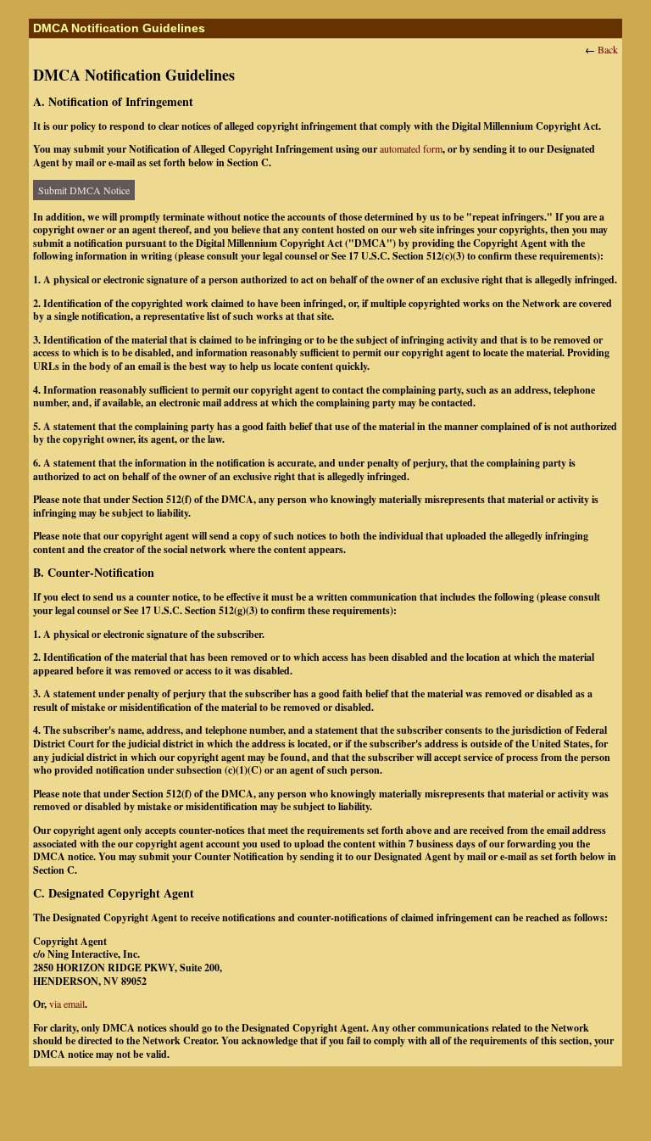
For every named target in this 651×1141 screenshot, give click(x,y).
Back (608, 49)
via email (67, 1003)
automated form (411, 148)
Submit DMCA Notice (84, 190)
